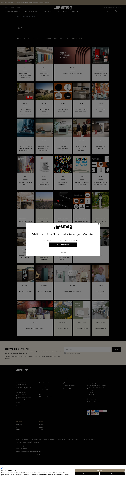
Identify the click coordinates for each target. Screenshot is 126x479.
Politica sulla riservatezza (65, 467)
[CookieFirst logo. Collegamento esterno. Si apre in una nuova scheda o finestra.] (2, 468)
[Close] (98, 224)
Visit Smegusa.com (63, 244)
